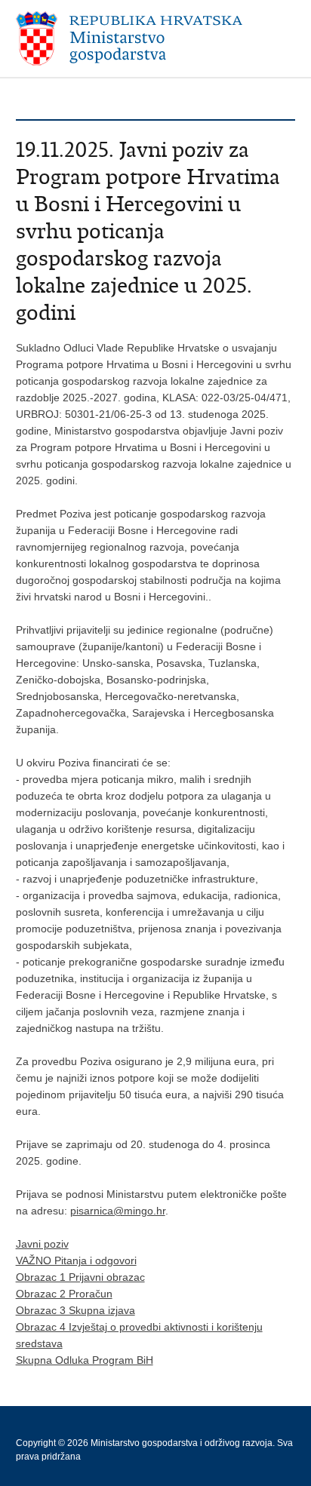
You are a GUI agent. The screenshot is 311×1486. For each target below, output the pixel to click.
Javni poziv (42, 1244)
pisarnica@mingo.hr (117, 1211)
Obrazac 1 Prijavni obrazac (80, 1277)
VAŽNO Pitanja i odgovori (76, 1260)
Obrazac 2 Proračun (64, 1294)
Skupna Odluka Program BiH (84, 1360)
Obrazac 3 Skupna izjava (75, 1310)
